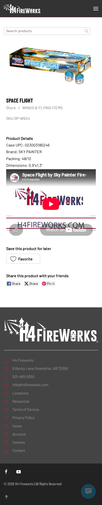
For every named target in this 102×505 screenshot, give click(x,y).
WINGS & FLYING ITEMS (42, 107)
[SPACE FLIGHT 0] (51, 65)
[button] (95, 8)
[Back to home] (22, 8)
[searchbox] (47, 31)
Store (11, 107)
